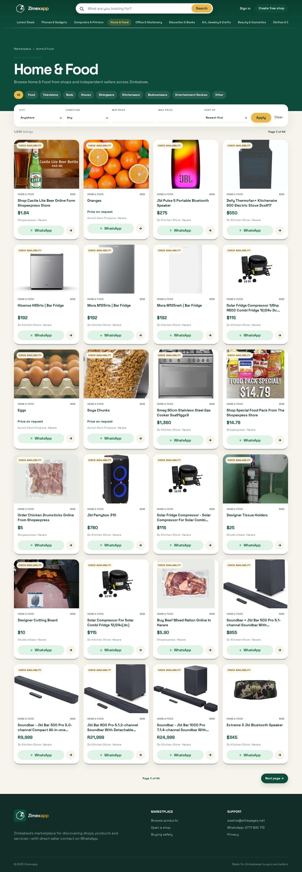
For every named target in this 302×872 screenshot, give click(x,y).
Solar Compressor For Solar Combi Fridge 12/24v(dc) (110, 622)
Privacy (233, 834)
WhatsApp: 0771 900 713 (246, 828)
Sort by (210, 110)
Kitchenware (131, 95)
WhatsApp (43, 230)
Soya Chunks (98, 410)
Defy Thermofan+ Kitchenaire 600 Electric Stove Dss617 (252, 203)
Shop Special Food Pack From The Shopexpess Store (255, 412)
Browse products (164, 820)
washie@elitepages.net (246, 820)
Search (202, 8)
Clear (278, 117)
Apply (261, 117)
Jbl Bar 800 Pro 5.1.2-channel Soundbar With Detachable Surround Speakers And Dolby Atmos (112, 732)
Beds (69, 95)
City (22, 110)
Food (31, 95)
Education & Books (182, 22)
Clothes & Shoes (284, 22)
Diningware (106, 95)
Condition (73, 110)
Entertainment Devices (191, 95)
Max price (165, 110)
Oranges (94, 200)
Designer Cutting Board (37, 620)
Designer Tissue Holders (247, 515)
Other (219, 95)
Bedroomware (157, 95)
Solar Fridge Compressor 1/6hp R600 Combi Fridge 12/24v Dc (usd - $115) (253, 310)
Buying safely (162, 834)
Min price (118, 110)
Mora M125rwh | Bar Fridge (179, 305)
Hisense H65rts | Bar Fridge (41, 305)
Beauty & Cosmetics (252, 22)
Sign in (245, 8)
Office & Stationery (149, 22)
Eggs (22, 410)
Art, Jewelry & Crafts (216, 22)
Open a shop (160, 828)
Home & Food (119, 22)
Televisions (50, 95)
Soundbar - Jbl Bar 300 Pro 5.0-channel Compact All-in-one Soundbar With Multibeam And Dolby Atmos (45, 732)
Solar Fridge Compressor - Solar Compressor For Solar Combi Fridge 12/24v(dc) (184, 520)
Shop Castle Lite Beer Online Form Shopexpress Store (46, 203)
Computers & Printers (88, 22)
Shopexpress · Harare (32, 220)
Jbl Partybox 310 (101, 515)
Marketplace (22, 49)
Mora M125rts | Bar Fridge (109, 305)
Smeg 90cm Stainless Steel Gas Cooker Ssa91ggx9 (184, 412)
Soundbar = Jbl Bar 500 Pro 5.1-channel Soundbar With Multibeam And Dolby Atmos (254, 625)
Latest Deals (25, 22)
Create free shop (271, 8)
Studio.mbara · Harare (241, 535)
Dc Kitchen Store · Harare (174, 220)
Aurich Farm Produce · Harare (106, 218)
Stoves (86, 95)
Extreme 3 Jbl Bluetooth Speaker (255, 725)
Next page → (274, 778)
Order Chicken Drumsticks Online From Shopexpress (46, 517)
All (18, 95)
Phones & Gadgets (54, 22)
